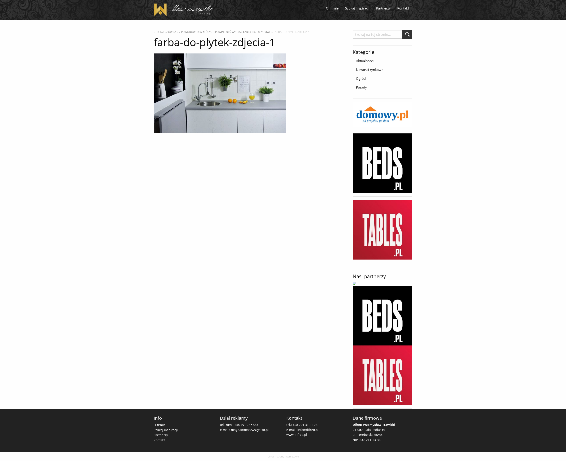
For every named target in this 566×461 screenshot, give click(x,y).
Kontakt (403, 8)
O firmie (332, 8)
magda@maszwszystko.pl (250, 430)
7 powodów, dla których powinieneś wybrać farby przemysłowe (225, 32)
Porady (361, 87)
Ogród (361, 78)
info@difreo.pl (308, 430)
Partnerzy (383, 8)
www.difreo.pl (296, 435)
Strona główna (165, 32)
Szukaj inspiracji (357, 8)
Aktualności (365, 61)
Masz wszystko (185, 10)
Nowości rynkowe (369, 69)
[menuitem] (332, 8)
